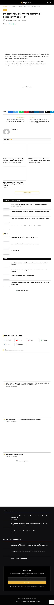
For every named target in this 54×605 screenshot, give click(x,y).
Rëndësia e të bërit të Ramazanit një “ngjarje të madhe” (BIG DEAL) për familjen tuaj (30, 283)
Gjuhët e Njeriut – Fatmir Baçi (14, 454)
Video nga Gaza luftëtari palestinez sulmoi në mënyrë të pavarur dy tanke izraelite (13, 183)
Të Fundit (6, 200)
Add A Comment (27, 192)
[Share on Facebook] (9, 24)
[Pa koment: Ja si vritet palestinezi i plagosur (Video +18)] (27, 39)
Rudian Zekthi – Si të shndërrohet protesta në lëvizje (25, 244)
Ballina (17, 601)
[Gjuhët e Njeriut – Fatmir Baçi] (27, 438)
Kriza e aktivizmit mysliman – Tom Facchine (22, 275)
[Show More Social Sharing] (16, 24)
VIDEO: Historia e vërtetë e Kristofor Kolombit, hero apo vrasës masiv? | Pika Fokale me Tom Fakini (39, 160)
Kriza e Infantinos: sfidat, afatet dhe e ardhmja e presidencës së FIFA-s (30, 218)
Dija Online (9, 20)
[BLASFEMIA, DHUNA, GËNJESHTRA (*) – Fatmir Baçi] (6, 238)
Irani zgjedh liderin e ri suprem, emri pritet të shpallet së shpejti (23, 419)
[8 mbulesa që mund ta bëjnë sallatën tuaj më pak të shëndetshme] (6, 227)
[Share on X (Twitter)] (11, 24)
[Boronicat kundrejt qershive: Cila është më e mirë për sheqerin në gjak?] (6, 213)
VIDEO (5, 10)
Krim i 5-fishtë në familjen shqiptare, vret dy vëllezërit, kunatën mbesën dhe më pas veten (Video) (39, 121)
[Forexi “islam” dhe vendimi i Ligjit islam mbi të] (6, 532)
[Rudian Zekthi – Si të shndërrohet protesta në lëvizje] (6, 245)
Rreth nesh (32, 601)
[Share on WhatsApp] (14, 24)
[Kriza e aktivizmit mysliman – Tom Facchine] (6, 277)
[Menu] (4, 2)
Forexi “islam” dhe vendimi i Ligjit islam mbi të (23, 530)
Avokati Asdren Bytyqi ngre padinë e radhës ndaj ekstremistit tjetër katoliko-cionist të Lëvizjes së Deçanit (29, 524)
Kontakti (38, 601)
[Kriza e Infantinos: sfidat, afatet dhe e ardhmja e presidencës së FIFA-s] (6, 220)
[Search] (48, 2)
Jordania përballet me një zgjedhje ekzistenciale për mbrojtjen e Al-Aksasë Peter (29, 516)
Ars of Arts (33, 598)
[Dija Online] (27, 2)
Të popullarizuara (15, 200)
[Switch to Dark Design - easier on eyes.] (50, 2)
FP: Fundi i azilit (15, 250)
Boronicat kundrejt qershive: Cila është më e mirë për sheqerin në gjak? (30, 211)
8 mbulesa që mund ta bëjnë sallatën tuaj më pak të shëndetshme (28, 225)
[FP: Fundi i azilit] (6, 252)
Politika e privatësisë (24, 601)
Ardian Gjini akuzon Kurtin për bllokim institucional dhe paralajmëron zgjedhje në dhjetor (29, 205)
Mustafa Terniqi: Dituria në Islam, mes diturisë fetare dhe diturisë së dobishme (29, 263)
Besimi (5, 258)
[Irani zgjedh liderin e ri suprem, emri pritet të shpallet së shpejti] (27, 403)
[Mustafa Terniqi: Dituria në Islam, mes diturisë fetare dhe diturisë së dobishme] (6, 264)
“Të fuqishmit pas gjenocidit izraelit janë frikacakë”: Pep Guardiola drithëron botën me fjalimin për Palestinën (14, 160)
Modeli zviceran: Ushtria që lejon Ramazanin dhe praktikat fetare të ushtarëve (29, 270)
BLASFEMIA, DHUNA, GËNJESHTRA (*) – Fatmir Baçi (24, 237)
